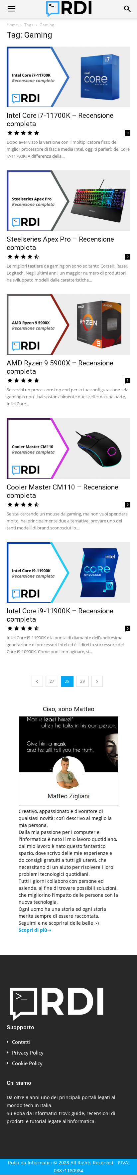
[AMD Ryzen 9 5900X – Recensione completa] (68, 324)
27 (52, 681)
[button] (11, 9)
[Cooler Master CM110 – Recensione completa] (68, 448)
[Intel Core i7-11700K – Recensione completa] (68, 77)
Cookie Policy (27, 1063)
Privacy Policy (28, 1052)
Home (12, 25)
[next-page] (97, 681)
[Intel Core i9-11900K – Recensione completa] (68, 572)
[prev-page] (37, 681)
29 (82, 681)
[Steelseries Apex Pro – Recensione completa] (68, 200)
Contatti (21, 1042)
